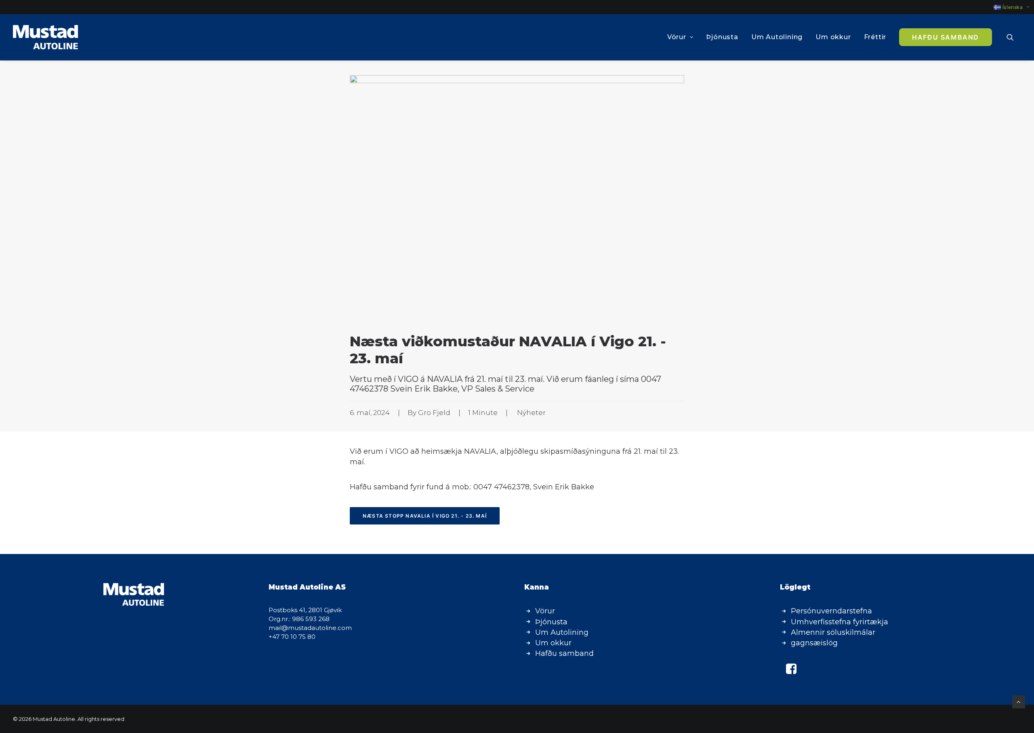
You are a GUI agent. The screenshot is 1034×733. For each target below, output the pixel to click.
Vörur (676, 37)
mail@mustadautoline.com (310, 628)
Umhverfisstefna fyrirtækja (839, 621)
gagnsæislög (814, 642)
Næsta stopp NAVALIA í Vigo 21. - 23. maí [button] (425, 516)
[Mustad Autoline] (45, 37)
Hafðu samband (564, 653)
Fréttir (875, 37)
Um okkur (833, 37)
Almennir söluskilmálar (833, 632)
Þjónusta (722, 37)
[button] (1014, 37)
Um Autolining (777, 37)
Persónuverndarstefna (831, 611)
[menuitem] (1008, 7)
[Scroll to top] (1018, 701)
